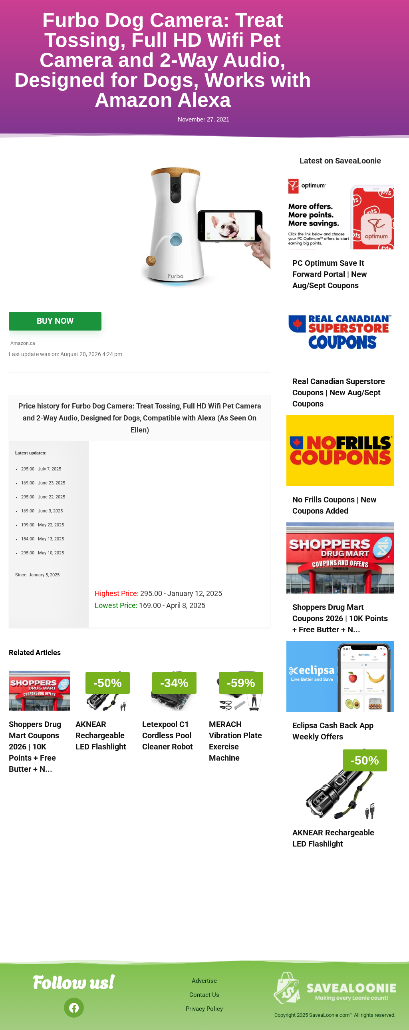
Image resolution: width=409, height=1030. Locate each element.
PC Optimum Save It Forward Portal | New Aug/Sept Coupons (329, 274)
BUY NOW (55, 321)
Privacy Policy (204, 1008)
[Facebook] (74, 1008)
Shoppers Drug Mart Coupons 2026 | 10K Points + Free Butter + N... (35, 746)
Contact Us (204, 994)
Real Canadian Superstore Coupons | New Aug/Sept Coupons (338, 392)
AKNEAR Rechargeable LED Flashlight (100, 735)
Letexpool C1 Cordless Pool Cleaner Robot (167, 735)
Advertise (204, 980)
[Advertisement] (74, 209)
